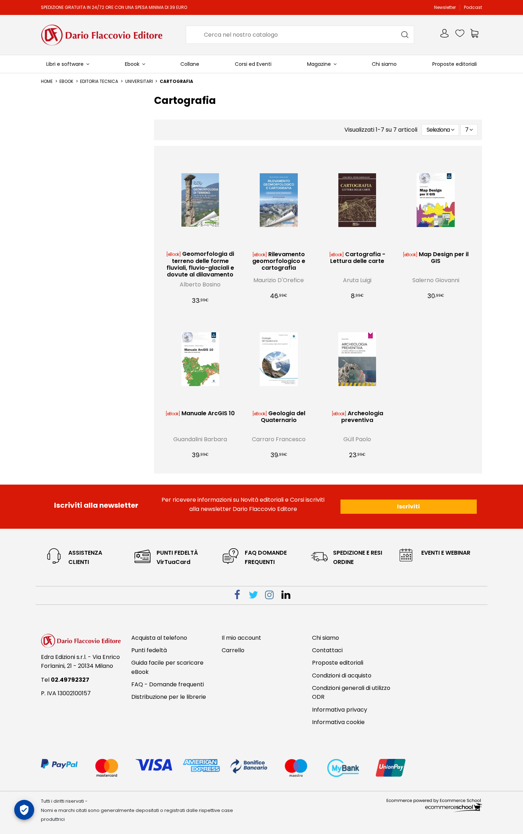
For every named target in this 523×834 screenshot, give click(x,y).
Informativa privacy (339, 710)
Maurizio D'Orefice (278, 280)
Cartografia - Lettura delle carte (357, 257)
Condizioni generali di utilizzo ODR (351, 692)
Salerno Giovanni (435, 280)
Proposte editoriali (337, 663)
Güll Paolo (357, 439)
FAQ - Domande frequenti (167, 684)
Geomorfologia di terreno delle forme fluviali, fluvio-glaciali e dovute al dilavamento (200, 264)
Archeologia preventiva (362, 416)
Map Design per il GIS (444, 257)
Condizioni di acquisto (341, 675)
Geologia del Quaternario (283, 416)
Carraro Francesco (279, 439)
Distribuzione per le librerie (168, 697)
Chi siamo (325, 638)
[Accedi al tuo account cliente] (445, 35)
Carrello (233, 650)
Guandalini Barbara (200, 439)
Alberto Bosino (200, 284)
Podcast (473, 7)
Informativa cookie (338, 722)
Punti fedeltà (149, 650)
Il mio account (241, 638)
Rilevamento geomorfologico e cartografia (278, 261)
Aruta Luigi (357, 280)
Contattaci (327, 650)
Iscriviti (408, 506)
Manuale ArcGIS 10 (208, 413)
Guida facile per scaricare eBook (167, 667)
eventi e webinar (445, 553)
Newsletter (445, 7)
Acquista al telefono (159, 638)
